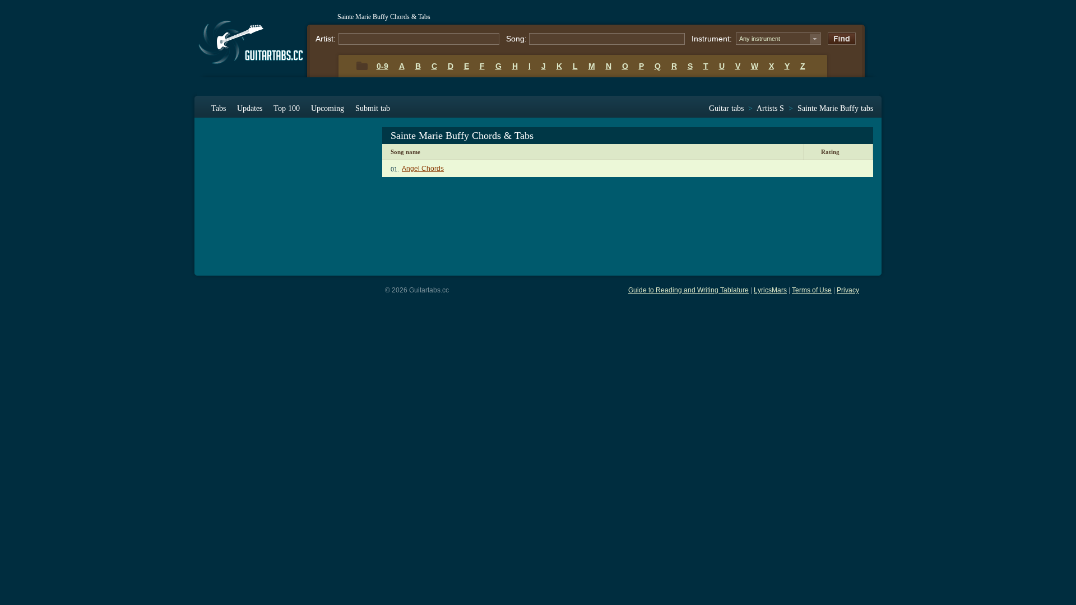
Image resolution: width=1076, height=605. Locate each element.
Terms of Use (812, 290)
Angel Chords (423, 169)
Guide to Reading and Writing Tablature (688, 290)
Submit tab (372, 108)
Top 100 (286, 108)
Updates (249, 108)
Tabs (218, 108)
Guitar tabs (726, 108)
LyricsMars (770, 290)
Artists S (770, 108)
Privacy (848, 290)
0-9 (382, 66)
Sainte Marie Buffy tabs (835, 108)
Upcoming (327, 108)
